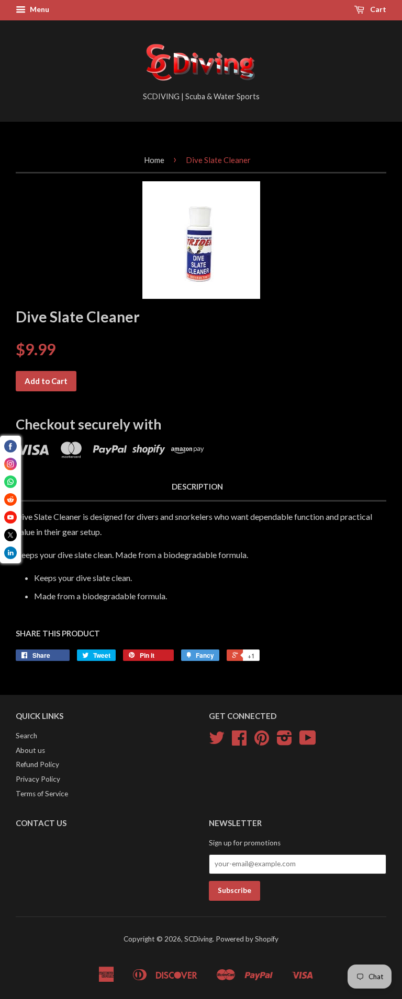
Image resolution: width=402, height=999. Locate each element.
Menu (38, 9)
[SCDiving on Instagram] (284, 741)
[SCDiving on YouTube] (307, 741)
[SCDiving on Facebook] (239, 741)
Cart (377, 9)
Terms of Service (42, 793)
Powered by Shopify (247, 939)
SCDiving (198, 939)
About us (30, 750)
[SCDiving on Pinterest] (262, 741)
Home (154, 160)
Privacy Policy (38, 779)
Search (26, 735)
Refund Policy (37, 764)
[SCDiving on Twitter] (217, 741)
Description (197, 486)
